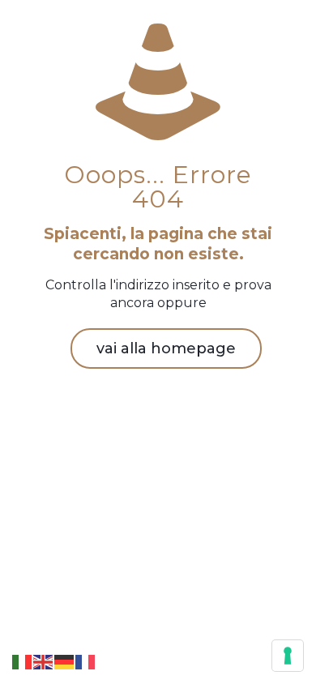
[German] (64, 660)
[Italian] (22, 660)
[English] (43, 660)
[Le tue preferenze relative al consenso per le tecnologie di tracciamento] (287, 655)
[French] (85, 660)
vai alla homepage (166, 348)
